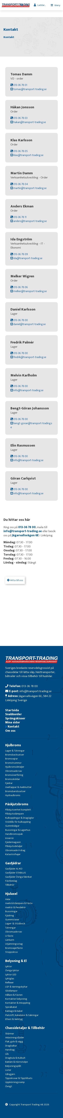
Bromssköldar (12, 779)
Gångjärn (10, 1074)
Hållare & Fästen (14, 995)
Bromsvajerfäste (14, 948)
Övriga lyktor (12, 970)
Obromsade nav (13, 771)
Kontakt (13, 726)
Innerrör (9, 838)
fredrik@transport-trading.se (29, 357)
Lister (8, 1070)
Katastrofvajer (12, 854)
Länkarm (9, 940)
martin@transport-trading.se (30, 188)
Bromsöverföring (14, 775)
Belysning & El (16, 961)
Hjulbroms (13, 745)
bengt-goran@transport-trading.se (31, 425)
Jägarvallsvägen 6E (25, 535)
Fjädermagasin (13, 842)
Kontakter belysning (16, 999)
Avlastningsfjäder (14, 1037)
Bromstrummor (13, 763)
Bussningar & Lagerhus (17, 830)
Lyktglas (9, 978)
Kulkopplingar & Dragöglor (19, 818)
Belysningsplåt (13, 1066)
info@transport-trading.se (28, 390)
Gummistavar (12, 919)
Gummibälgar (12, 826)
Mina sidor (12, 722)
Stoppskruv (11, 952)
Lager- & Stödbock (15, 923)
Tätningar (10, 928)
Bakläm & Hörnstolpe (16, 1062)
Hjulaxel (11, 894)
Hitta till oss (16, 580)
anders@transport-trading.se (30, 221)
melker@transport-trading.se (30, 291)
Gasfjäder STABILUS (15, 873)
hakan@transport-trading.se (29, 122)
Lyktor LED (10, 974)
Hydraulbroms (12, 795)
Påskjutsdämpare (14, 814)
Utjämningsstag (14, 944)
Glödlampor (11, 991)
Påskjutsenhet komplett (18, 810)
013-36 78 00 (27, 527)
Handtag (10, 1050)
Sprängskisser (15, 718)
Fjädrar (9, 783)
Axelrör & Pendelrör (15, 907)
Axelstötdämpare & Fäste (18, 903)
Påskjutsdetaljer (13, 846)
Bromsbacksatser (14, 755)
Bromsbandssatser (15, 791)
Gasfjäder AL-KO (13, 869)
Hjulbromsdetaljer (14, 767)
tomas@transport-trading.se (30, 89)
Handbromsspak (14, 834)
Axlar (7, 899)
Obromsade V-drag (15, 850)
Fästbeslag (11, 881)
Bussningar (11, 911)
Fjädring (9, 915)
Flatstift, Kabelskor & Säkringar (21, 1015)
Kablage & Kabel (13, 1011)
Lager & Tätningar (14, 751)
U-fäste (9, 936)
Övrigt (8, 1086)
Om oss (10, 730)
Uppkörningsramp (15, 1082)
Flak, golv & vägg (14, 1041)
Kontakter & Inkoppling (17, 1003)
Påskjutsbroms (16, 804)
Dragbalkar (11, 1046)
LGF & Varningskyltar (16, 987)
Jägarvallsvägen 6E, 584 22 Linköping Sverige (28, 698)
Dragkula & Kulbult (15, 1058)
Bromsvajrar (11, 758)
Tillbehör (9, 885)
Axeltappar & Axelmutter (18, 787)
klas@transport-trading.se (28, 155)
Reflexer (9, 982)
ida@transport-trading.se (27, 258)
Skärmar (9, 1033)
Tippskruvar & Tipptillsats (18, 1078)
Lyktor (8, 966)
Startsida (12, 710)
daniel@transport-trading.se (29, 324)
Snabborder (13, 714)
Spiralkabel (11, 1007)
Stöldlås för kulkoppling (18, 822)
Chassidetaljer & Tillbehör (25, 1028)
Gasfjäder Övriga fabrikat (18, 877)
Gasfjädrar (13, 863)
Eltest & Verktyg (14, 1019)
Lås (7, 1054)
